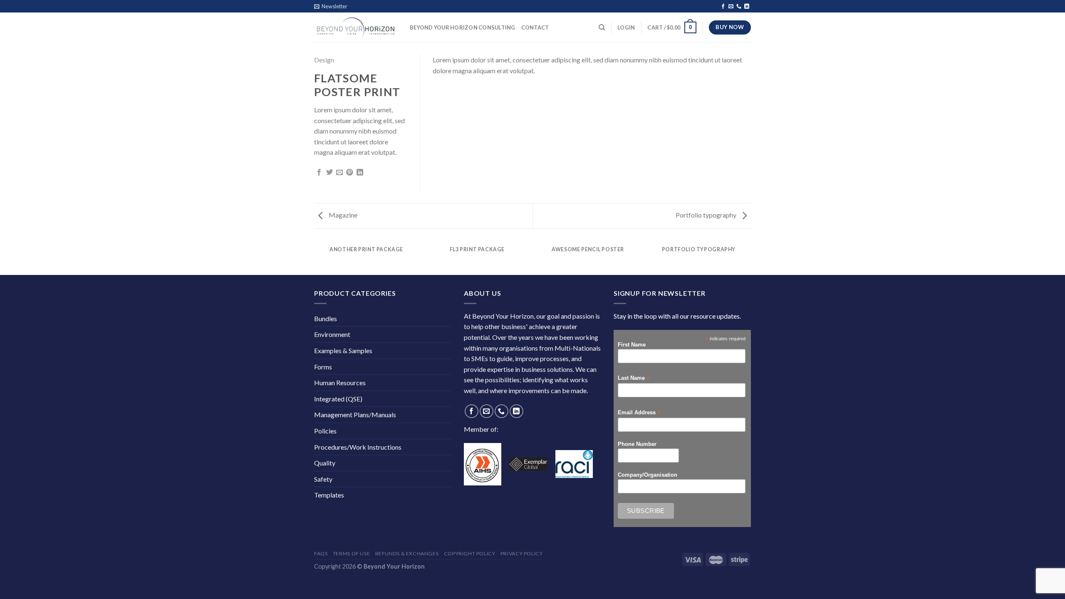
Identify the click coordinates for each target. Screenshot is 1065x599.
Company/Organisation (647, 475)
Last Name (633, 378)
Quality (324, 463)
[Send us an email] (730, 7)
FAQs (320, 553)
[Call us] (738, 7)
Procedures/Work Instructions (357, 447)
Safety (323, 479)
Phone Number (637, 444)
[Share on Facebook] (319, 172)
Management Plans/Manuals (355, 414)
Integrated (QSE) (338, 399)
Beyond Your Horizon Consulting (462, 27)
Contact (535, 27)
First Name (632, 345)
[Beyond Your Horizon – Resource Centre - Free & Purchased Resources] (355, 27)
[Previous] (316, 257)
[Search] (602, 27)
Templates (329, 495)
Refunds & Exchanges (407, 553)
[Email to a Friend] (339, 172)
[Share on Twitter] (329, 172)
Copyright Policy (469, 553)
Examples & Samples (343, 350)
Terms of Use (351, 553)
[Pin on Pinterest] (349, 172)
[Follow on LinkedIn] (746, 7)
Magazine (342, 215)
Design (324, 60)
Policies (325, 431)
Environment (332, 334)
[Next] (749, 257)
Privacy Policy (521, 553)
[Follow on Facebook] (723, 7)
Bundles (325, 318)
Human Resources (340, 382)
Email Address (639, 412)
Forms (323, 367)
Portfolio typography (707, 215)
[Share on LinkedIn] (360, 172)
